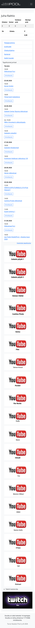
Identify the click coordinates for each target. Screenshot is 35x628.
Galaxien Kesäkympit (11, 148)
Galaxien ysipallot (10, 133)
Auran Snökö (8, 86)
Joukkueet (7, 47)
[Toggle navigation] (31, 4)
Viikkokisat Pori (9, 71)
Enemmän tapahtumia (24, 243)
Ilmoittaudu (8, 75)
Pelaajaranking (9, 43)
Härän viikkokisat (10, 173)
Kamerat (7, 54)
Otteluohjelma (9, 50)
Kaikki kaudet (9, 58)
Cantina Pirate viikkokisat (13, 201)
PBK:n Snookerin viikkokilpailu (14, 122)
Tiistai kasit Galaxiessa (12, 97)
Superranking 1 (9, 212)
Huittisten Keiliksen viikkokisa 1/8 (16, 158)
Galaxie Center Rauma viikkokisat (16, 111)
